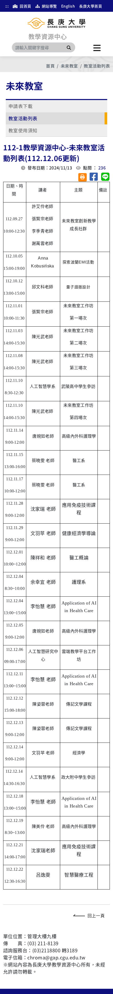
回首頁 (25, 6)
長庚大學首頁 (90, 6)
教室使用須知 (23, 130)
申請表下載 (20, 106)
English (68, 6)
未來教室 (69, 66)
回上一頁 (96, 915)
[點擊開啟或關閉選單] (97, 47)
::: (7, 6)
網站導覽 (49, 6)
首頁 (50, 66)
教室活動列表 (97, 66)
